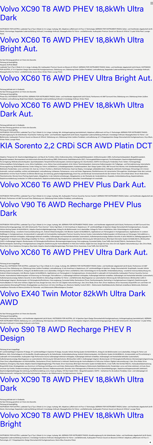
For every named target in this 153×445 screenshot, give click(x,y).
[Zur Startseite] (1, 3)
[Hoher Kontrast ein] (150, 442)
